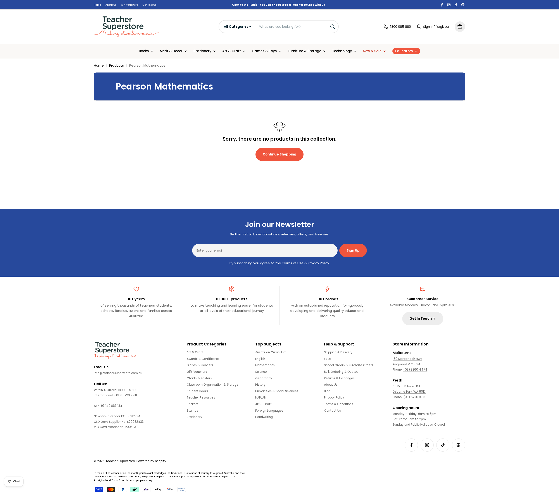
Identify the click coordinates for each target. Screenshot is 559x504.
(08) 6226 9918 (414, 397)
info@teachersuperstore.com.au (118, 373)
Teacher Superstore (120, 461)
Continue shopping (279, 154)
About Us (111, 5)
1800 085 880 (127, 390)
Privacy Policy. (319, 263)
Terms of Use (293, 263)
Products (116, 65)
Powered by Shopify (151, 461)
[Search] (332, 26)
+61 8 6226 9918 (125, 395)
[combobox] (279, 26)
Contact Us (149, 5)
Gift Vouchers (129, 5)
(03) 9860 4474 (415, 370)
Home (97, 5)
